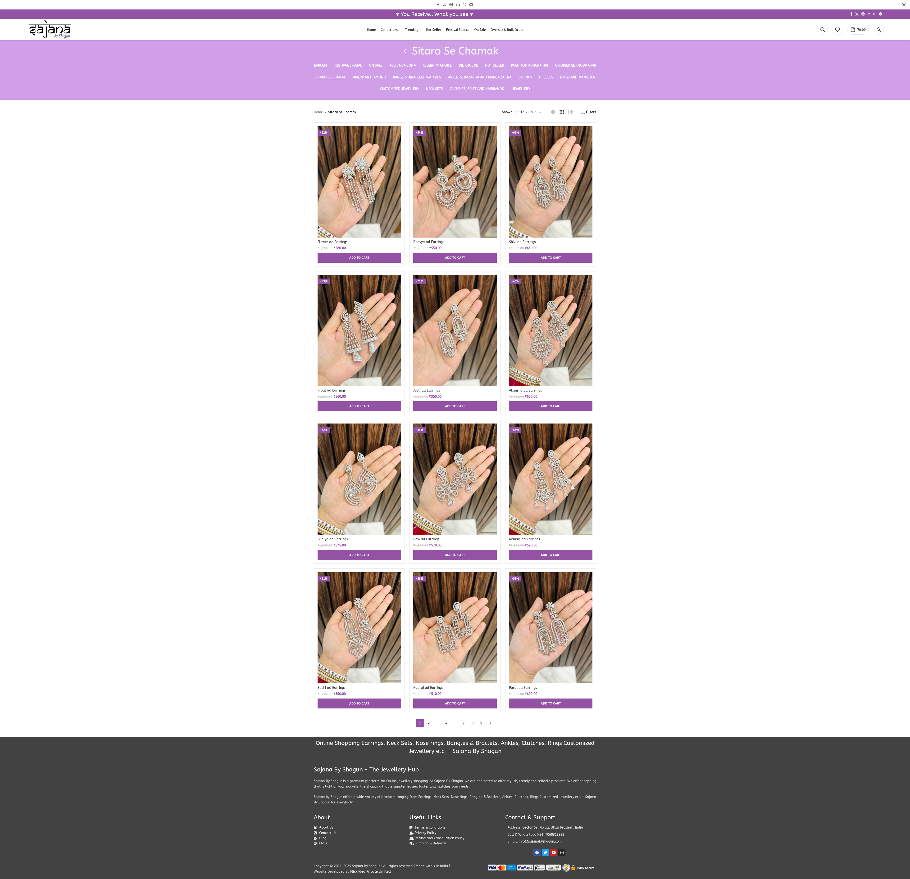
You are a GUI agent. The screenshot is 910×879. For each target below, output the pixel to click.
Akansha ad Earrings (525, 390)
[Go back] (406, 51)
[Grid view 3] (562, 112)
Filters (591, 112)
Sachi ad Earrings (332, 688)
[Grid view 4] (571, 112)
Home (318, 112)
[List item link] (550, 834)
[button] (359, 258)
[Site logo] (49, 29)
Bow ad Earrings (426, 539)
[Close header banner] (904, 4)
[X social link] (857, 14)
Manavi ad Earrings (524, 539)
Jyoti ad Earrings (426, 390)
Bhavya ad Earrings (428, 242)
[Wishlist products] (837, 29)
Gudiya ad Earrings (333, 539)
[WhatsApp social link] (875, 14)
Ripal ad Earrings (332, 390)
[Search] (822, 29)
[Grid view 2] (553, 112)
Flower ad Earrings (333, 242)
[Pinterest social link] (863, 14)
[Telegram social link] (881, 14)
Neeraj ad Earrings (428, 688)
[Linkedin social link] (869, 14)
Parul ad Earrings (523, 688)
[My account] (878, 29)
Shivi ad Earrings (522, 242)
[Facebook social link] (851, 14)
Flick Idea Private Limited (370, 872)
